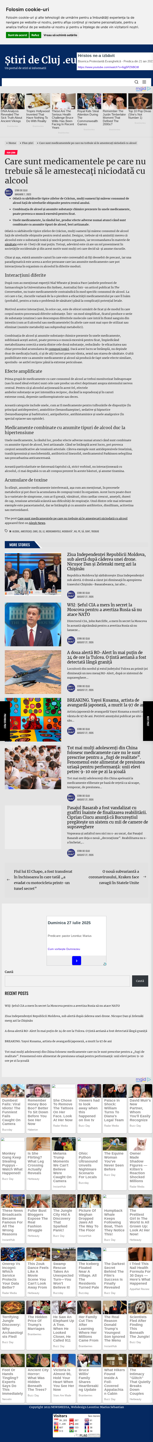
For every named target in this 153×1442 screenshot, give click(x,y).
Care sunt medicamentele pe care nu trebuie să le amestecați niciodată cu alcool (73, 518)
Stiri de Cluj (21, 190)
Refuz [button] (35, 35)
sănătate (11, 244)
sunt (87, 531)
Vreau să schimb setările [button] (60, 35)
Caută (9, 972)
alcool (16, 531)
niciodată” (67, 531)
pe (79, 531)
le (44, 531)
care (35, 531)
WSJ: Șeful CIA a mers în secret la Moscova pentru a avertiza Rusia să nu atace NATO (104, 609)
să (82, 531)
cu (40, 531)
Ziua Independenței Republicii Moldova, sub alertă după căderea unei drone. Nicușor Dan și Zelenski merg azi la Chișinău (106, 561)
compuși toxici (59, 349)
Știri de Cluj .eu (41, 60)
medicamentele (53, 531)
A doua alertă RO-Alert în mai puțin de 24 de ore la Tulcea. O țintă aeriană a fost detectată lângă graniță (106, 657)
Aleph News (37, 523)
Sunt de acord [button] (17, 35)
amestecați (26, 531)
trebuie (95, 531)
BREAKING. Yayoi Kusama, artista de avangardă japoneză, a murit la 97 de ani (106, 702)
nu (75, 531)
